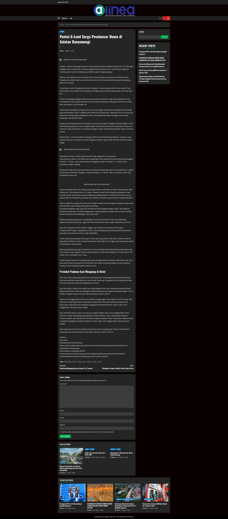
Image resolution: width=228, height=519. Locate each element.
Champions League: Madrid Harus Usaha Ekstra (118, 366)
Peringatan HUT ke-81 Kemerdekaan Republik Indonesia (71, 505)
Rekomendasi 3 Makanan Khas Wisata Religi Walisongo (121, 454)
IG (168, 18)
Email (62, 418)
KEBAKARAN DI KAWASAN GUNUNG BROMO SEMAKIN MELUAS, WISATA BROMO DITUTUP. (99, 506)
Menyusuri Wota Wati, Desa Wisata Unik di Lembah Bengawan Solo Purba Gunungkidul (71, 468)
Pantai (74, 362)
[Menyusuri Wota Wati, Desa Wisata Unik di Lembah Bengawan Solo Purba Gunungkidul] (71, 456)
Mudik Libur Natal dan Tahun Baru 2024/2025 (95, 454)
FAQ (71, 18)
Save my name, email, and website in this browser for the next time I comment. (88, 432)
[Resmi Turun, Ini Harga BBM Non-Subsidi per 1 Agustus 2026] (155, 493)
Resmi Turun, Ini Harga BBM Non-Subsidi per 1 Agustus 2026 (154, 505)
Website (62, 425)
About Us (64, 18)
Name (62, 411)
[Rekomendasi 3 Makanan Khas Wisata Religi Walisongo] (122, 449)
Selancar (89, 362)
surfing (95, 362)
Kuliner (113, 449)
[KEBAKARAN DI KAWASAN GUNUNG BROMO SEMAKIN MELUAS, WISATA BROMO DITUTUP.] (100, 493)
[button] (59, 18)
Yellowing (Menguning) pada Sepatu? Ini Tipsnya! (76, 366)
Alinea (62, 51)
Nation (64, 499)
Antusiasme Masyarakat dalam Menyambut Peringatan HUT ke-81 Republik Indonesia (125, 506)
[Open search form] (160, 18)
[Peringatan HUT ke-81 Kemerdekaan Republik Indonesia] (73, 493)
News (87, 449)
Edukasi (119, 499)
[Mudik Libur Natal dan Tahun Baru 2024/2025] (96, 449)
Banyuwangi (67, 362)
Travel (62, 31)
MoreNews (120, 517)
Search (141, 32)
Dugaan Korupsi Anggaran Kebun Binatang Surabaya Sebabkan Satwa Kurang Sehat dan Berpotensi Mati (152, 78)
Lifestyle (125, 499)
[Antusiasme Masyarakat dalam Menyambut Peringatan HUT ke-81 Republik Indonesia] (128, 493)
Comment (63, 384)
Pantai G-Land (81, 362)
